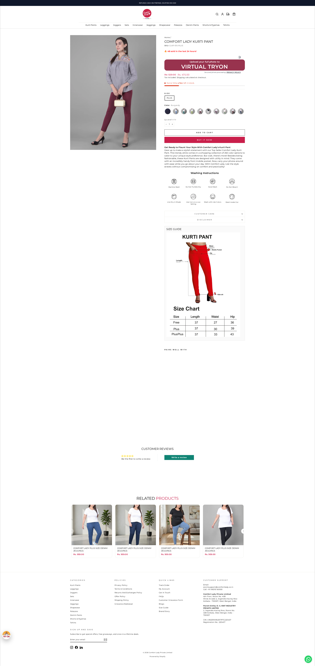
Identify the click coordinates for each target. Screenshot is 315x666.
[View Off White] (208, 111)
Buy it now (204, 140)
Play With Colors (157, 3)
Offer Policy (120, 596)
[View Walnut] (200, 111)
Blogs (161, 604)
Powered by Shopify (157, 656)
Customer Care (205, 214)
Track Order (164, 585)
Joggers (117, 25)
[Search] (217, 14)
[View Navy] (167, 111)
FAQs (161, 596)
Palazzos (178, 25)
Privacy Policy (234, 72)
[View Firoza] (176, 111)
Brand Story (164, 611)
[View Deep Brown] (232, 111)
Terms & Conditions (123, 589)
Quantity (170, 120)
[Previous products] (71, 531)
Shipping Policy (122, 600)
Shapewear (164, 25)
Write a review (179, 457)
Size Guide (163, 608)
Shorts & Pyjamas (211, 25)
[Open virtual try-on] (6, 635)
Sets (127, 25)
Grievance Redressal (124, 604)
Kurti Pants (91, 25)
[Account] (222, 14)
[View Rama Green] (184, 111)
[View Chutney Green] (192, 111)
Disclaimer (204, 220)
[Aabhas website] (239, 57)
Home (167, 37)
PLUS (169, 98)
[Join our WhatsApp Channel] (308, 659)
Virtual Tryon (204, 67)
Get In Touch (164, 593)
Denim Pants (192, 25)
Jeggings (151, 25)
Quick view (92, 541)
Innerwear (138, 25)
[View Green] (224, 111)
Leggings (104, 25)
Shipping (181, 77)
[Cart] (234, 14)
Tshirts (226, 25)
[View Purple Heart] (216, 111)
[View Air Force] (240, 111)
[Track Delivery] (227, 14)
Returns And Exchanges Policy (128, 593)
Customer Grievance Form (171, 600)
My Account (164, 589)
